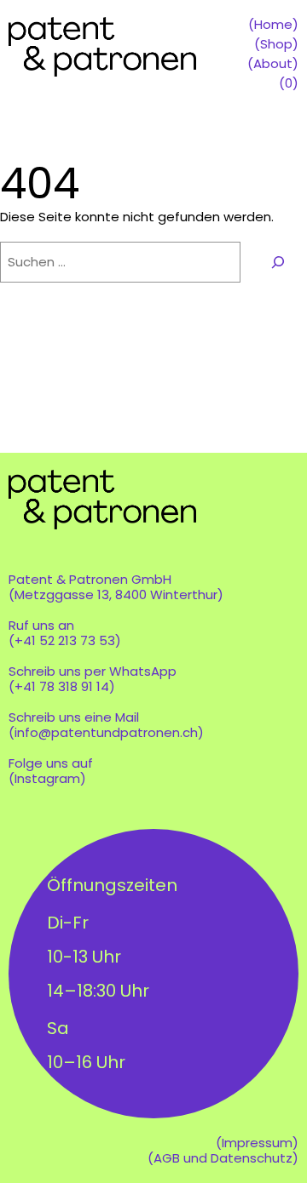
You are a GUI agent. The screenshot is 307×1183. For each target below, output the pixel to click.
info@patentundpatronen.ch (106, 732)
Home (273, 24)
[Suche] (278, 262)
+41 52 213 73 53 (64, 640)
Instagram (47, 778)
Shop (276, 44)
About (273, 63)
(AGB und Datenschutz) (223, 1158)
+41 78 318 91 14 (61, 686)
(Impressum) (257, 1143)
